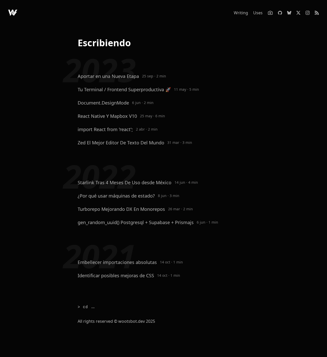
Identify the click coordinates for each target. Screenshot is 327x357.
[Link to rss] (317, 13)
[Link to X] (298, 13)
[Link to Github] (12, 12)
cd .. (89, 306)
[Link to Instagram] (308, 13)
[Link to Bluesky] (289, 13)
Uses (258, 13)
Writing (241, 13)
